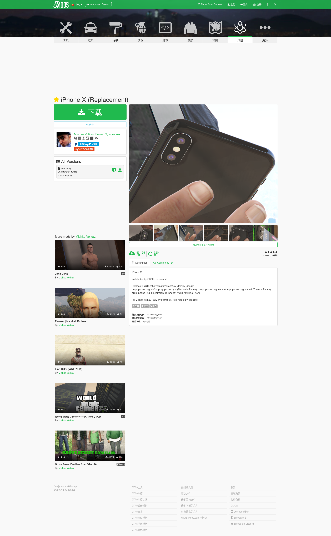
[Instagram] (83, 137)
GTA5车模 (137, 493)
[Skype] (75, 137)
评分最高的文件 (189, 511)
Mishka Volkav (85, 236)
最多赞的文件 (188, 499)
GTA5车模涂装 (139, 499)
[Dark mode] (267, 4)
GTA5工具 (137, 487)
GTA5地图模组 (139, 523)
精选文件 (186, 493)
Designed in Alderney (65, 486)
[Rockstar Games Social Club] (92, 137)
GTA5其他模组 (139, 529)
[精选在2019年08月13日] (56, 99)
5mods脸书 (239, 517)
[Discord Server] (96, 137)
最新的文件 (187, 487)
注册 (259, 4)
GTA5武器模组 (139, 505)
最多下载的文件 (189, 505)
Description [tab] (141, 262)
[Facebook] (79, 137)
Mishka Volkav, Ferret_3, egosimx (97, 134)
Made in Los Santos (64, 489)
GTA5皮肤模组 (139, 517)
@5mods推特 (241, 511)
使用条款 (235, 499)
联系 (233, 487)
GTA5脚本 (137, 511)
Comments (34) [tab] (165, 262)
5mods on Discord (243, 523)
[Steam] (87, 137)
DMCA (234, 505)
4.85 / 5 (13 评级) (270, 255)
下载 (94, 112)
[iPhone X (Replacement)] (203, 163)
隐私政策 (235, 493)
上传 (232, 4)
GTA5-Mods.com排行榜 (194, 517)
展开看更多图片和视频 (203, 244)
